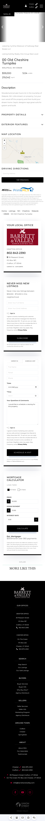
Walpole (35, 211)
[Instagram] (30, 792)
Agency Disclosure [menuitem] (22, 693)
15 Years (23, 490)
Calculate (22, 528)
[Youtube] (22, 792)
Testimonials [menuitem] (22, 754)
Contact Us (10, 266)
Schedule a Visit (30, 361)
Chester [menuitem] (22, 732)
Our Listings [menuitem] (22, 667)
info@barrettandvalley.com (24, 783)
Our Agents (19, 266)
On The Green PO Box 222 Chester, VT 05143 (22, 642)
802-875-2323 (36, 4)
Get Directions (23, 180)
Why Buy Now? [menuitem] (22, 690)
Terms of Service (16, 461)
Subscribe (22, 338)
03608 (6, 214)
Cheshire (26, 211)
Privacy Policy (22, 330)
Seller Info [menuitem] (22, 709)
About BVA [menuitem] (23, 748)
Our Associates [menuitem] (22, 751)
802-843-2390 (36, 7)
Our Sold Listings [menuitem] (22, 670)
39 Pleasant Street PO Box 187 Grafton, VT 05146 (22, 621)
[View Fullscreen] (4, 148)
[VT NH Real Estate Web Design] (22, 805)
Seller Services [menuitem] (22, 706)
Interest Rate (13, 515)
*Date (9, 383)
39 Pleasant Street (23, 775)
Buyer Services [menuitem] (22, 684)
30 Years (13, 490)
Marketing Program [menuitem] (22, 712)
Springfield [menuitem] (22, 735)
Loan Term (12, 485)
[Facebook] (15, 792)
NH (18, 211)
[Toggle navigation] (41, 6)
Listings (12, 211)
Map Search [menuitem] (22, 664)
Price (9, 497)
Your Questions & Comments (18, 400)
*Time (9, 392)
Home (4, 211)
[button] (3, 27)
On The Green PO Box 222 (23, 778)
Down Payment (13, 506)
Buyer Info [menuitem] (22, 687)
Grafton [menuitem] (22, 729)
